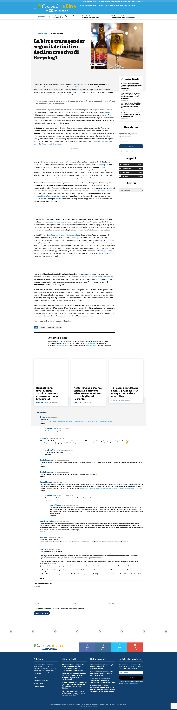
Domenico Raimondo (42, 403)
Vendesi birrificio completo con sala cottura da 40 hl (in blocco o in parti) (95, 16)
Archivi (131, 183)
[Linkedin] (52, 348)
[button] (140, 1)
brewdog (42, 327)
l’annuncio (76, 84)
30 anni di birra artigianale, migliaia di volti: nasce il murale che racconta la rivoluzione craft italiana (131, 85)
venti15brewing (47, 521)
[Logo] (57, 8)
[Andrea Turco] (36, 33)
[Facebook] (49, 348)
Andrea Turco (42, 33)
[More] (96, 78)
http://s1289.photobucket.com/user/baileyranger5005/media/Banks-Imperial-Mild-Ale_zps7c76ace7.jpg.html (76, 421)
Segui (140, 168)
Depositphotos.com (92, 706)
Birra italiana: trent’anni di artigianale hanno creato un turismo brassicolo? (130, 114)
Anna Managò (46, 482)
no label (59, 327)
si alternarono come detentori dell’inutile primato (95, 276)
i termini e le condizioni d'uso (131, 152)
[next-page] (141, 17)
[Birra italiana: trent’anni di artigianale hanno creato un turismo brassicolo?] (51, 372)
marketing (51, 327)
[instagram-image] (11, 631)
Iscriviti (131, 146)
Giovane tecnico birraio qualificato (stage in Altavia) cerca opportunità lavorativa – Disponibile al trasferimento (102, 688)
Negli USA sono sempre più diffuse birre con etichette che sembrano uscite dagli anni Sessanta (88, 393)
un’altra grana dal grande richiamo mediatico (64, 235)
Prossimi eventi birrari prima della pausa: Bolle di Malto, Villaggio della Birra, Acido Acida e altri (130, 95)
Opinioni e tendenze (96, 65)
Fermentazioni (91, 345)
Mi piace (140, 164)
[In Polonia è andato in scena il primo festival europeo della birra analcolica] (126, 372)
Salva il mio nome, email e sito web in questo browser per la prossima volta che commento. (60, 608)
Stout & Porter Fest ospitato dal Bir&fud (51, 196)
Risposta (42, 423)
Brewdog (108, 112)
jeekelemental (46, 460)
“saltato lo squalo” (101, 164)
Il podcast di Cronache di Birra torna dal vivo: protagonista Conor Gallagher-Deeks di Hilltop (131, 105)
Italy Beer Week (89, 343)
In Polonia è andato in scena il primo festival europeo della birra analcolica (124, 391)
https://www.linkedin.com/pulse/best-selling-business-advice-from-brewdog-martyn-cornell (111, 488)
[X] (55, 348)
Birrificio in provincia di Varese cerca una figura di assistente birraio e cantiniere (124, 16)
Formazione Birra (62, 345)
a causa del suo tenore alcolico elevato (56, 222)
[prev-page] (49, 17)
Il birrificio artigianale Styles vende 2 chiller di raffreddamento (65, 16)
